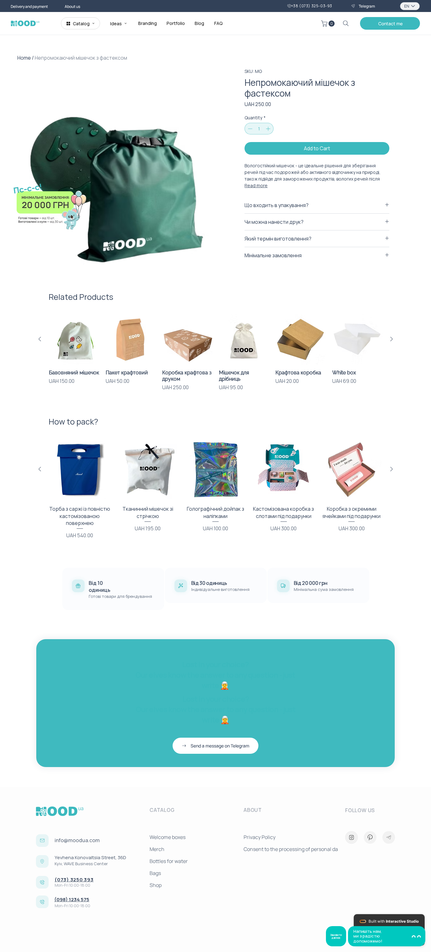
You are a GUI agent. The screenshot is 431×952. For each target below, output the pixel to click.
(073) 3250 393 (74, 879)
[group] (215, 356)
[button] (390, 23)
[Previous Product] (40, 339)
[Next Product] (391, 339)
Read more (256, 185)
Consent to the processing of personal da (288, 849)
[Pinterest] (370, 837)
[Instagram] (351, 837)
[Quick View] (74, 339)
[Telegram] (388, 837)
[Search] (345, 23)
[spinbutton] (259, 128)
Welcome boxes (168, 837)
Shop (156, 885)
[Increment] (269, 128)
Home (24, 57)
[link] (328, 24)
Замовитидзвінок (336, 936)
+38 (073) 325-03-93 (311, 6)
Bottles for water (169, 861)
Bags (155, 873)
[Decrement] (249, 128)
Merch (157, 849)
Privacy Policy (259, 837)
